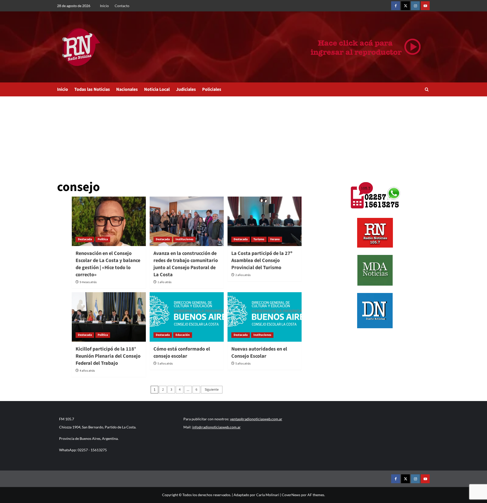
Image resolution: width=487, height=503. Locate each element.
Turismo (258, 239)
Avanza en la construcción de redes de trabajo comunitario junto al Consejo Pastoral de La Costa (185, 264)
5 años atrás (165, 363)
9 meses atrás (88, 282)
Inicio (104, 6)
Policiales (211, 89)
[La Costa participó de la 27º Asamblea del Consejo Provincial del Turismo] (265, 221)
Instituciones (184, 239)
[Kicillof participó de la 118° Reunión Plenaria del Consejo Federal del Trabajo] (109, 317)
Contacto (122, 6)
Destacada (85, 239)
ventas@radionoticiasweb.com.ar (256, 419)
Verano (275, 239)
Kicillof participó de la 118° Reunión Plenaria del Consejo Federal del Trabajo (108, 356)
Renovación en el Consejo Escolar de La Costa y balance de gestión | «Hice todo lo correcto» (108, 264)
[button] (427, 89)
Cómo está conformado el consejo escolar (181, 352)
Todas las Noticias (92, 89)
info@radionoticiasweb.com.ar (216, 427)
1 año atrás (164, 282)
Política (103, 239)
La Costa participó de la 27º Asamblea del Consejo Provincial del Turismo (261, 260)
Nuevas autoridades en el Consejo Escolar (259, 352)
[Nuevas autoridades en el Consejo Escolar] (265, 317)
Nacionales (127, 89)
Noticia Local (157, 89)
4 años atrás (87, 371)
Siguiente (212, 389)
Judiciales (186, 89)
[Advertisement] (243, 134)
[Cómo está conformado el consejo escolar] (187, 317)
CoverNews (291, 495)
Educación (183, 335)
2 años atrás (243, 275)
